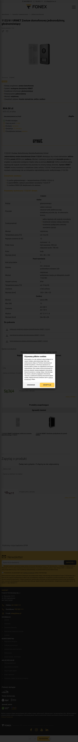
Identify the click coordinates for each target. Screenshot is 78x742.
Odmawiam (31, 385)
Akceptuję (47, 385)
